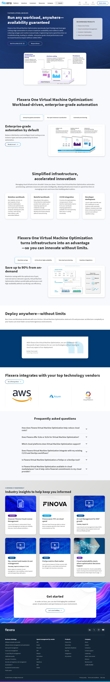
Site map (102, 677)
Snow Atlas (68, 645)
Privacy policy (83, 677)
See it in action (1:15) (16, 43)
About (86, 642)
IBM (37, 642)
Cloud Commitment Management (87, 29)
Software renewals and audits (12, 642)
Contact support (89, 650)
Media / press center (90, 656)
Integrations (68, 653)
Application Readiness (70, 648)
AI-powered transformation (12, 667)
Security (67, 650)
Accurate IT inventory (10, 659)
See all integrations (13, 381)
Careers (87, 645)
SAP (37, 650)
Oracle (38, 645)
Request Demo (35, 43)
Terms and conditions (93, 677)
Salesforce (39, 662)
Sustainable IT (8, 665)
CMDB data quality (10, 656)
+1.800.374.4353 (89, 665)
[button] (31, 117)
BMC (38, 665)
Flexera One (68, 642)
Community (86, 4)
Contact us (87, 648)
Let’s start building (53, 610)
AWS (38, 659)
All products (68, 656)
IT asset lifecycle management (13, 653)
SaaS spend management (11, 648)
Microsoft (39, 648)
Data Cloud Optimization (85, 35)
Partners (87, 659)
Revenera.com (88, 662)
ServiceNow (39, 656)
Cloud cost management (11, 650)
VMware (38, 653)
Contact (93, 4)
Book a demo (102, 3)
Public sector (8, 670)
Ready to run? (12, 144)
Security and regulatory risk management (15, 662)
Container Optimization (85, 32)
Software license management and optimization (17, 645)
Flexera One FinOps (83, 26)
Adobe (38, 667)
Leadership (88, 653)
